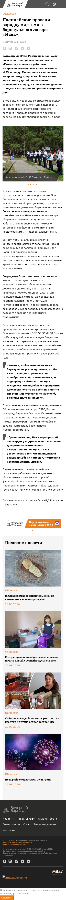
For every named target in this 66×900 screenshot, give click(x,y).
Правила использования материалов (17, 842)
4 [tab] (36, 184)
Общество (11, 590)
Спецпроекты (11, 824)
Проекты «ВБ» (26, 818)
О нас (26, 824)
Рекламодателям (45, 824)
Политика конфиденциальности (16, 844)
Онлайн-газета (47, 818)
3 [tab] (33, 184)
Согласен (6, 897)
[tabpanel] (33, 153)
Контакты (9, 830)
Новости (8, 818)
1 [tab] (28, 184)
